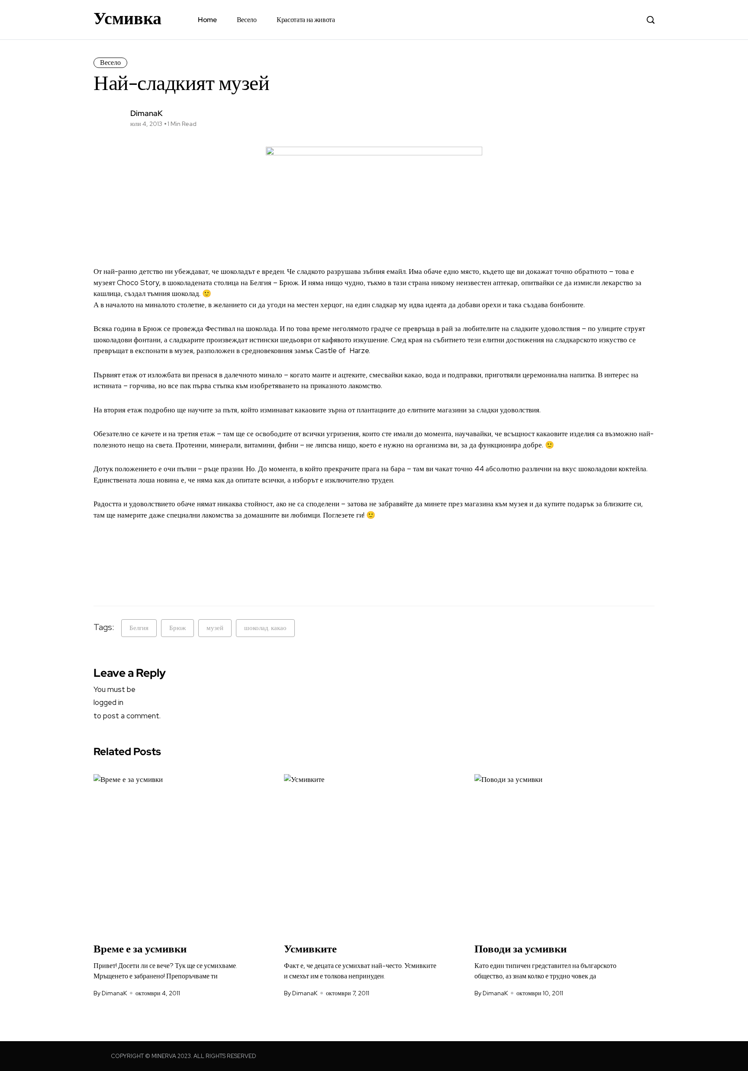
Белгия (138, 628)
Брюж (177, 628)
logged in (108, 702)
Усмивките (310, 949)
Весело (247, 19)
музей (214, 628)
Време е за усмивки (140, 949)
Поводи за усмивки (520, 949)
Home (207, 19)
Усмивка (127, 18)
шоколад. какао (265, 628)
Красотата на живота (306, 19)
